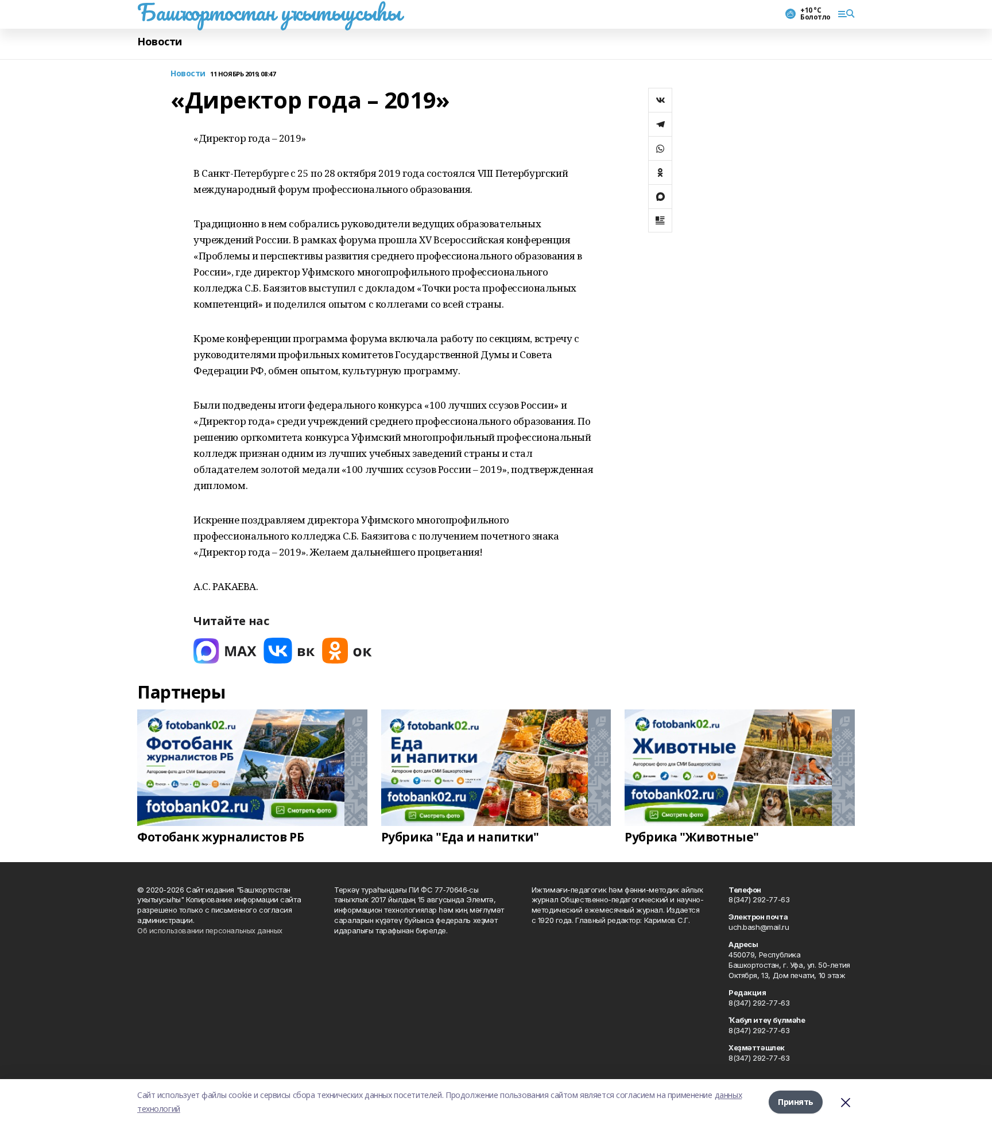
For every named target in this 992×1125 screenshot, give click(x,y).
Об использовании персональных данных (209, 930)
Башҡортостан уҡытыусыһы (269, 12)
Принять (795, 1101)
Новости (159, 42)
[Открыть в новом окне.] (225, 651)
